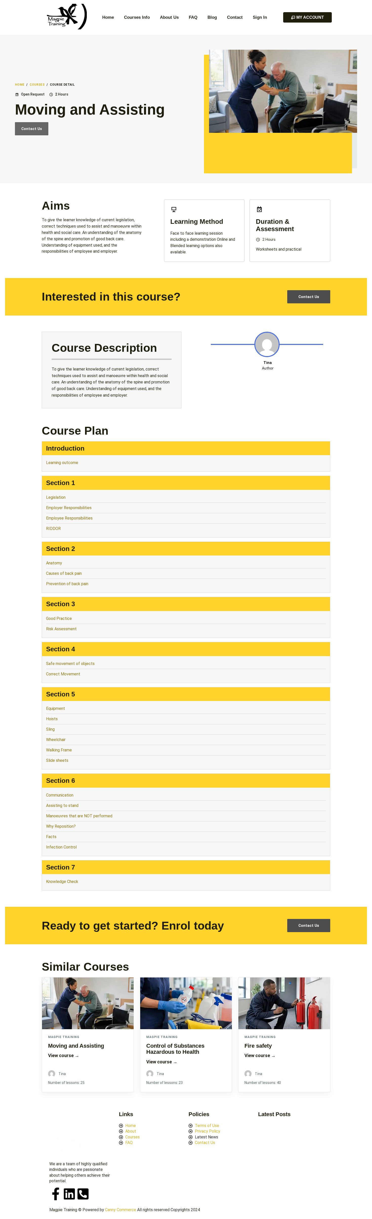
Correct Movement (63, 674)
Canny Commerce (120, 1209)
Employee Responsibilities (70, 518)
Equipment (56, 708)
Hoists (52, 718)
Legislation (56, 497)
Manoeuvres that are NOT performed (79, 816)
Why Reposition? (61, 826)
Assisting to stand (62, 805)
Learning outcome (62, 462)
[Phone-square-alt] (83, 1194)
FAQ (193, 17)
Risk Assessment (61, 628)
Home (108, 17)
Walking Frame (59, 750)
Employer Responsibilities (69, 507)
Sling (50, 729)
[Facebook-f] (55, 1194)
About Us (169, 17)
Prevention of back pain (67, 583)
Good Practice (59, 618)
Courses (37, 84)
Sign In (260, 17)
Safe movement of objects (71, 663)
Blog (212, 17)
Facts (51, 836)
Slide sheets (57, 760)
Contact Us (31, 128)
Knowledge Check (62, 881)
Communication (59, 795)
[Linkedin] (69, 1194)
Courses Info (137, 17)
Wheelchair (56, 739)
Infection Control (61, 847)
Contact (235, 17)
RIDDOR (53, 528)
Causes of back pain (64, 573)
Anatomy (54, 563)
